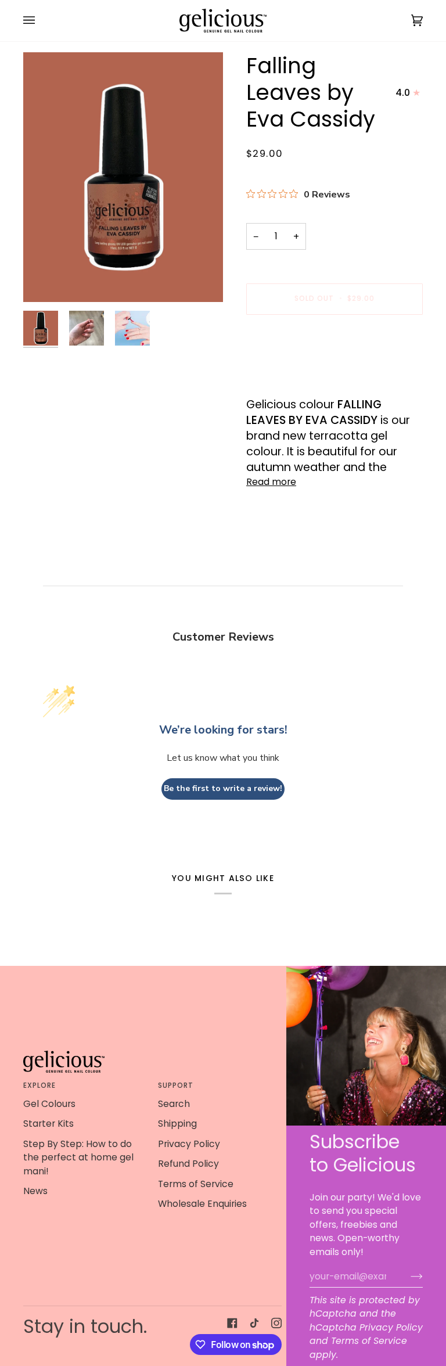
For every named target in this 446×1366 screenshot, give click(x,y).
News (35, 1191)
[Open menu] (40, 20)
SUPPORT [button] (176, 1085)
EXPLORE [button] (39, 1085)
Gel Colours (49, 1104)
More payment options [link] (298, 370)
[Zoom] (123, 177)
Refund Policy (188, 1163)
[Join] (407, 1276)
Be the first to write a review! (223, 788)
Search (174, 1104)
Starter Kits (48, 1123)
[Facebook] (232, 1323)
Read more (271, 482)
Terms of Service (369, 1341)
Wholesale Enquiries (202, 1204)
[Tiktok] (254, 1323)
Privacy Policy (391, 1327)
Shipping (177, 1123)
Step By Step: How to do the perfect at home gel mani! (78, 1157)
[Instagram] (276, 1323)
